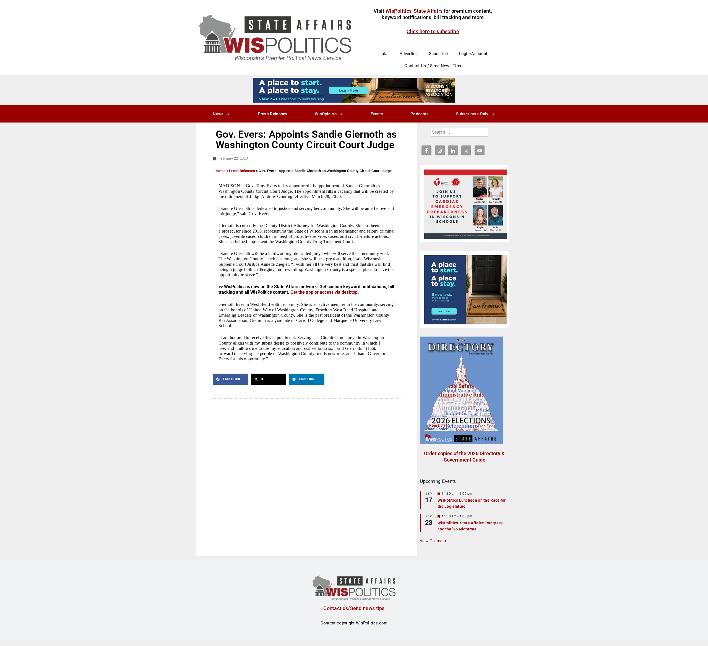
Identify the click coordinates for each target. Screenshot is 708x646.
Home (220, 171)
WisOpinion (326, 113)
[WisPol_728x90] (354, 89)
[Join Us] (465, 204)
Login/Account (473, 53)
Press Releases (273, 113)
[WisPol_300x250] (465, 289)
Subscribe (438, 53)
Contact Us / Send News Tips (432, 65)
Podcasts (419, 113)
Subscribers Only (472, 113)
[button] (230, 379)
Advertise (409, 53)
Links (383, 53)
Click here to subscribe (433, 31)
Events (377, 113)
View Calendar (433, 540)
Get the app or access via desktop (324, 292)
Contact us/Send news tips (354, 608)
